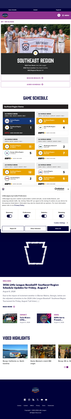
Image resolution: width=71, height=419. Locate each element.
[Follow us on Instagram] (29, 400)
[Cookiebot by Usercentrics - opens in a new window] (56, 189)
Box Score (16, 133)
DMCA (32, 405)
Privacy (38, 405)
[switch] (26, 216)
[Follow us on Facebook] (25, 400)
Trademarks (51, 405)
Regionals (58, 10)
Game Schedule (12, 10)
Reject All (13, 228)
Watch (11, 133)
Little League (42, 410)
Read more (7, 307)
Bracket (35, 10)
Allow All (58, 228)
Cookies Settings (59, 223)
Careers (19, 405)
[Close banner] (68, 189)
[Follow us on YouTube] (42, 400)
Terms (43, 405)
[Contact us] (46, 400)
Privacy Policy (19, 205)
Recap (21, 133)
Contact (26, 405)
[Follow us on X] (38, 400)
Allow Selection (36, 228)
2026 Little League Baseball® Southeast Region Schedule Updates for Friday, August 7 (31, 286)
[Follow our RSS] (33, 400)
